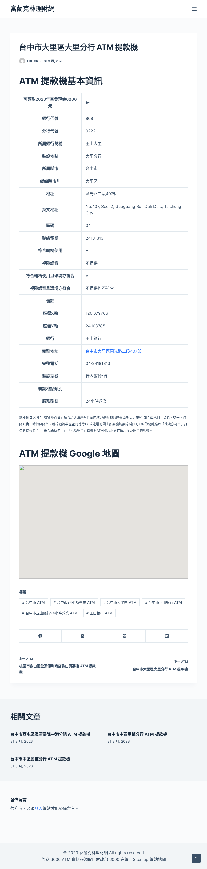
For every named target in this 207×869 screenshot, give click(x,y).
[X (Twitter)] (83, 636)
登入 (39, 808)
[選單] (194, 9)
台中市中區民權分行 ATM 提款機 (137, 734)
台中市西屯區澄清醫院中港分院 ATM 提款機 (50, 734)
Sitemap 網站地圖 (149, 859)
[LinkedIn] (167, 636)
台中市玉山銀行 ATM (163, 602)
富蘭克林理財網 (32, 8)
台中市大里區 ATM (120, 602)
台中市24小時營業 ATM (74, 602)
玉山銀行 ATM (99, 613)
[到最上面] (196, 858)
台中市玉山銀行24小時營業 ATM (50, 613)
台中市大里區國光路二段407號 (113, 351)
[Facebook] (40, 636)
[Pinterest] (125, 636)
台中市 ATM (33, 602)
